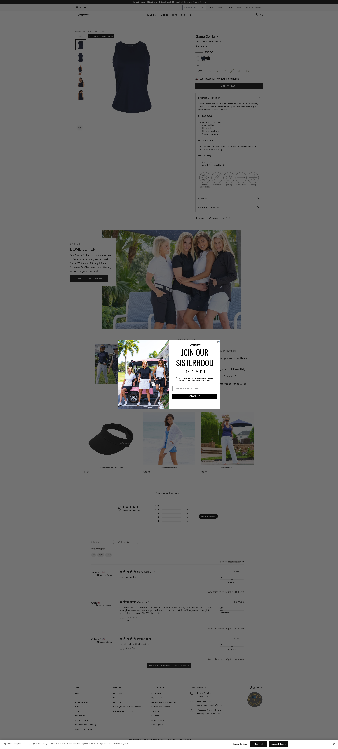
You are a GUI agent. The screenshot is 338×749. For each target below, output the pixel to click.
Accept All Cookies (278, 744)
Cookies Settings (239, 744)
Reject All (259, 744)
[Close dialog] (218, 342)
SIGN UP (194, 396)
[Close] (334, 744)
